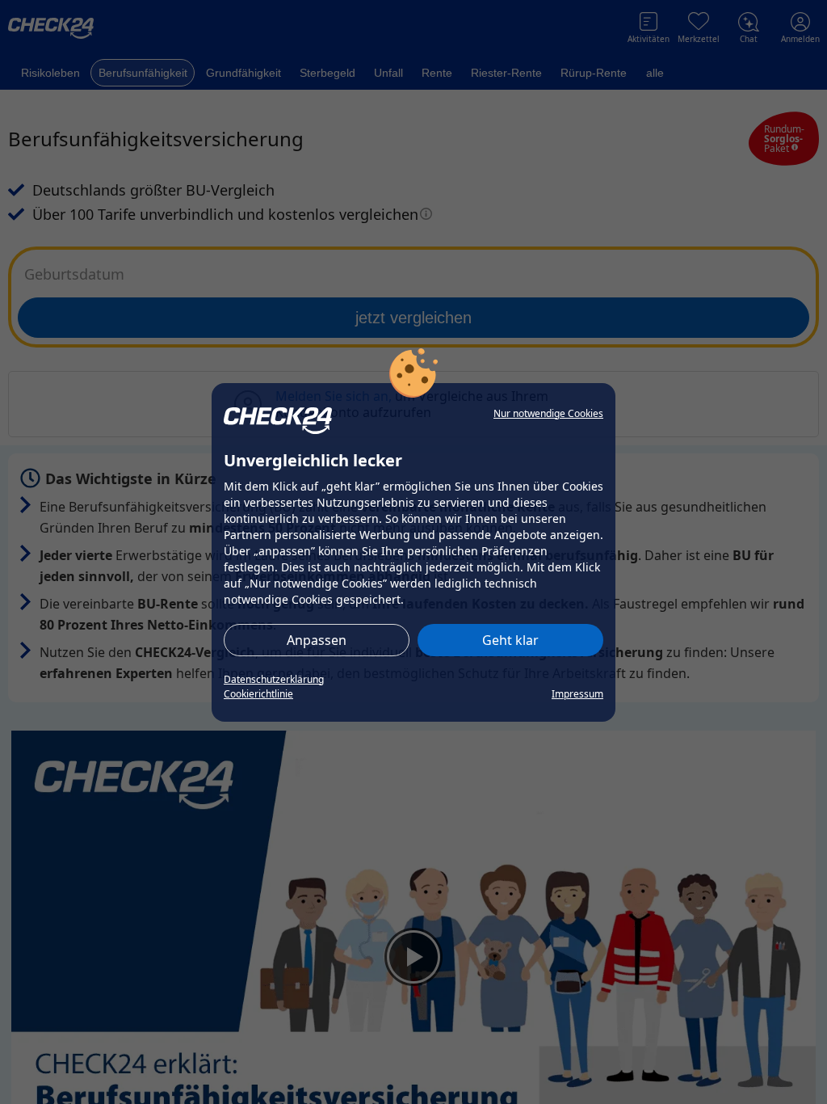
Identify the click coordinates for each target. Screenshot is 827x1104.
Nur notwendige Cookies (548, 413)
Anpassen (316, 640)
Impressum (577, 694)
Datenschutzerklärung (274, 679)
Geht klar (510, 640)
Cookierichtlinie (258, 694)
